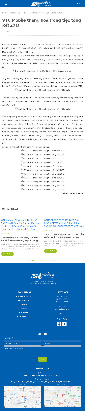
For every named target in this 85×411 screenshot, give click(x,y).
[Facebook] (59, 324)
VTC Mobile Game (23, 296)
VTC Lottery (23, 304)
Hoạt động (15, 13)
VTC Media (23, 312)
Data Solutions (23, 316)
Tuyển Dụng (62, 319)
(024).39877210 (62, 302)
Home (5, 13)
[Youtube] (64, 324)
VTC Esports (23, 308)
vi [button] (78, 3)
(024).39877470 (62, 299)
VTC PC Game (23, 300)
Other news (10, 209)
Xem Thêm (7, 254)
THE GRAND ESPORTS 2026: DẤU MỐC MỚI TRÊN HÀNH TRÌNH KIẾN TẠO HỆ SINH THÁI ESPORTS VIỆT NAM (64, 236)
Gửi (42, 359)
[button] (27, 260)
